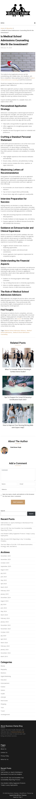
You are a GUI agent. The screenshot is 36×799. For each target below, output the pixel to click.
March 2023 (4, 642)
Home (3, 28)
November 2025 (6, 559)
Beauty (3, 666)
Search (3, 511)
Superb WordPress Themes (18, 795)
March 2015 (4, 656)
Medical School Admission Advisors (15, 330)
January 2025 (5, 594)
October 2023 (5, 632)
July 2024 (3, 604)
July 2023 (3, 635)
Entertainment (5, 683)
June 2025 (4, 577)
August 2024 (4, 601)
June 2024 (4, 608)
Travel (3, 711)
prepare (19, 318)
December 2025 (6, 556)
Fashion (3, 687)
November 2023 (6, 629)
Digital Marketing (6, 676)
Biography (4, 669)
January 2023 (5, 649)
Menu (2, 23)
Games (3, 690)
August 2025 (4, 570)
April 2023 (4, 639)
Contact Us (4, 752)
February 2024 (5, 618)
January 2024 (5, 622)
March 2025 (4, 587)
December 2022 (6, 653)
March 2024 (4, 615)
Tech (2, 707)
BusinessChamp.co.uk (17, 732)
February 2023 (5, 646)
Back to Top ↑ (18, 797)
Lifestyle (3, 697)
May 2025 (4, 580)
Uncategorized (5, 714)
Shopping (3, 704)
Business (3, 673)
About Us (3, 749)
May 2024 (4, 611)
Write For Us (4, 759)
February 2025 (5, 590)
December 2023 (6, 625)
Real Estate (4, 700)
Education (9, 28)
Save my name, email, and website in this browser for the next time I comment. (18, 495)
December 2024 (6, 597)
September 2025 (6, 566)
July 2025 (3, 573)
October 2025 (5, 563)
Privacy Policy (5, 756)
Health (3, 693)
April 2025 (4, 583)
